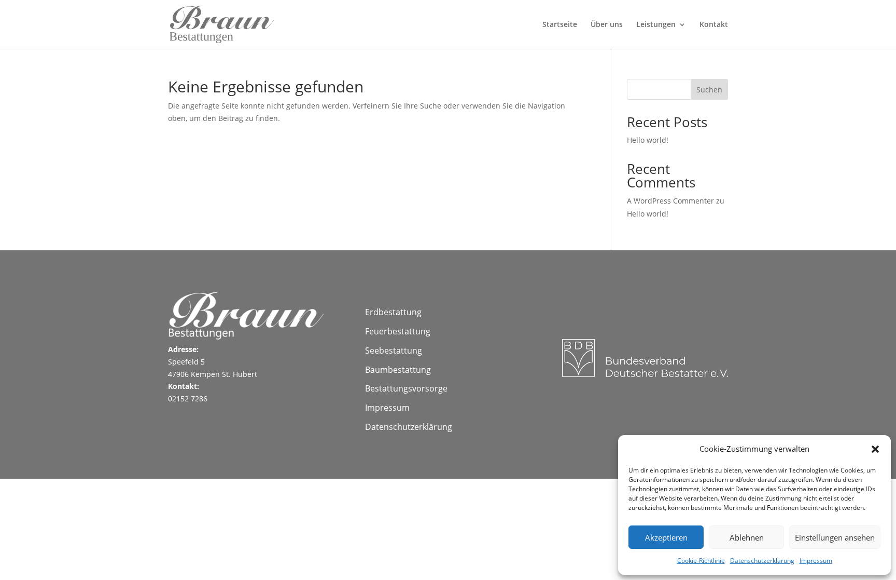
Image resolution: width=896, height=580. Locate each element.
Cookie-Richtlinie (701, 560)
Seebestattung (393, 350)
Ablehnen (747, 537)
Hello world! (647, 140)
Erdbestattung (393, 312)
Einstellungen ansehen (835, 537)
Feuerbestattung (397, 331)
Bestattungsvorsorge (406, 388)
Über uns (607, 25)
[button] (875, 449)
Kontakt (713, 25)
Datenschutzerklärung (762, 560)
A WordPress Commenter (670, 201)
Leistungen (656, 25)
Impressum (816, 560)
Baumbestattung (398, 369)
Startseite (559, 25)
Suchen (709, 90)
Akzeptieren (666, 537)
